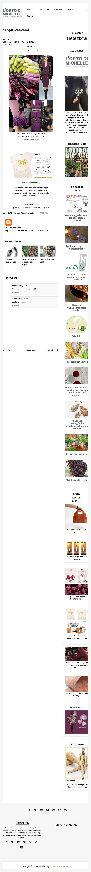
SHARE (17, 208)
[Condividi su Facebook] (47, 213)
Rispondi (16, 293)
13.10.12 (27, 285)
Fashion (5, 40)
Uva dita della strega (76, 480)
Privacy (70, 10)
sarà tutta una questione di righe (29, 262)
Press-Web (58, 10)
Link (47, 10)
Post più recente (9, 350)
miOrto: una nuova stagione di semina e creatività (77, 277)
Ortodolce (77, 336)
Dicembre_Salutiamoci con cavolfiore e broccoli (77, 218)
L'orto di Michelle (13, 227)
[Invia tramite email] (41, 213)
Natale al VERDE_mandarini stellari (76, 308)
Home (29, 10)
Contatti (30, 16)
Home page (31, 350)
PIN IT (47, 208)
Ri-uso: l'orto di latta (77, 454)
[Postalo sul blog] (43, 213)
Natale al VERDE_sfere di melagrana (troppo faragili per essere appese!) (77, 391)
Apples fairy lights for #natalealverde (77, 247)
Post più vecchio (53, 350)
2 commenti (7, 44)
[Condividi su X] (45, 213)
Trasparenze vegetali (77, 362)
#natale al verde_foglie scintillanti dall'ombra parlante (77, 425)
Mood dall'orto (27, 213)
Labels (39, 10)
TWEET (27, 208)
